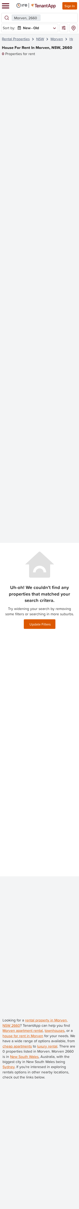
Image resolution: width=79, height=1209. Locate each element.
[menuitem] (36, 28)
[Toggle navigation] (5, 5)
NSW (40, 39)
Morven (57, 39)
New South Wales (24, 1056)
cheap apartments (17, 1046)
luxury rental (47, 1046)
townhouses (54, 1030)
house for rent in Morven (23, 1035)
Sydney (9, 1066)
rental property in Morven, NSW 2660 (35, 1022)
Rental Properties (16, 39)
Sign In (69, 5)
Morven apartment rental (23, 1030)
